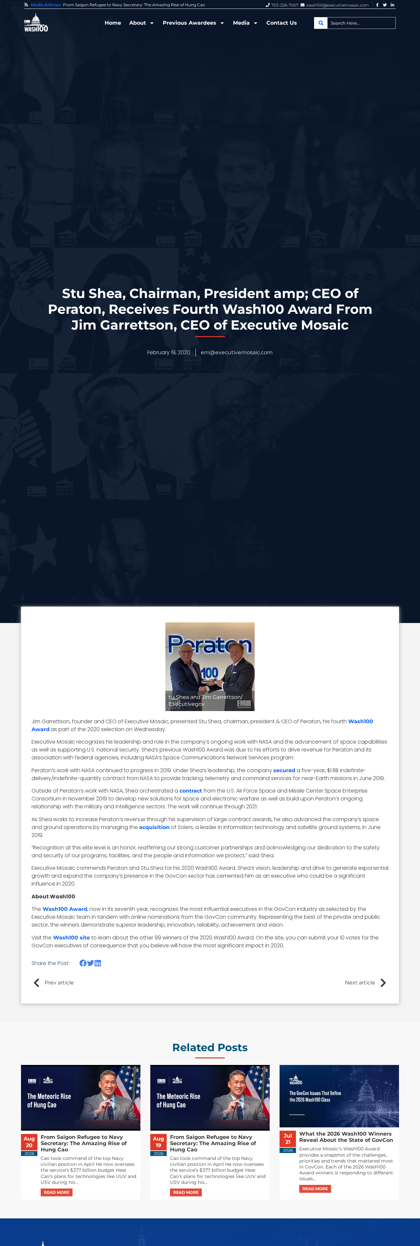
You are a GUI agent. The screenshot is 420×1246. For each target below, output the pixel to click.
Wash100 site (71, 937)
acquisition (154, 827)
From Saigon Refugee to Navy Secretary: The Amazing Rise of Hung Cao (134, 5)
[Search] (320, 23)
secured (284, 770)
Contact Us (281, 23)
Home (113, 23)
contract (190, 791)
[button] (83, 963)
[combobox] (355, 23)
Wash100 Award (64, 909)
